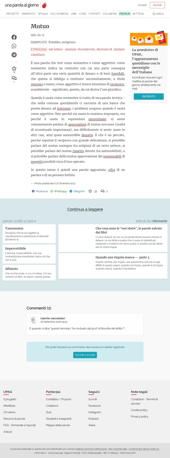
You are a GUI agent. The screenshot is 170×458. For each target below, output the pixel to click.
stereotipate (97, 119)
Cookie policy (139, 410)
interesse (63, 108)
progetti (37, 161)
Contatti (94, 13)
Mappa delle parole (58, 425)
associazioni (77, 124)
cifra (111, 170)
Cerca (159, 13)
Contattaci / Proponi (58, 399)
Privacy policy (139, 416)
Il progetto (9, 399)
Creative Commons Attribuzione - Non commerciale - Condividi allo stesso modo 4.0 (117, 449)
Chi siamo (9, 412)
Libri (73, 13)
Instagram (94, 412)
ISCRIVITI (148, 96)
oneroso (37, 84)
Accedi (142, 5)
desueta (87, 135)
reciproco (117, 84)
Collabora (110, 13)
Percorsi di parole (14, 418)
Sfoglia (43, 13)
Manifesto (28, 13)
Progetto (12, 13)
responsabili (112, 156)
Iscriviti (157, 5)
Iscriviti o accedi (85, 354)
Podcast (93, 418)
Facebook (94, 405)
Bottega (138, 13)
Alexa (91, 425)
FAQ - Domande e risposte (19, 425)
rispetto (78, 151)
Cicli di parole (59, 13)
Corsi (82, 13)
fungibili (117, 73)
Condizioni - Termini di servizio (144, 401)
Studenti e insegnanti (58, 418)
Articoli (7, 431)
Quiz (48, 412)
